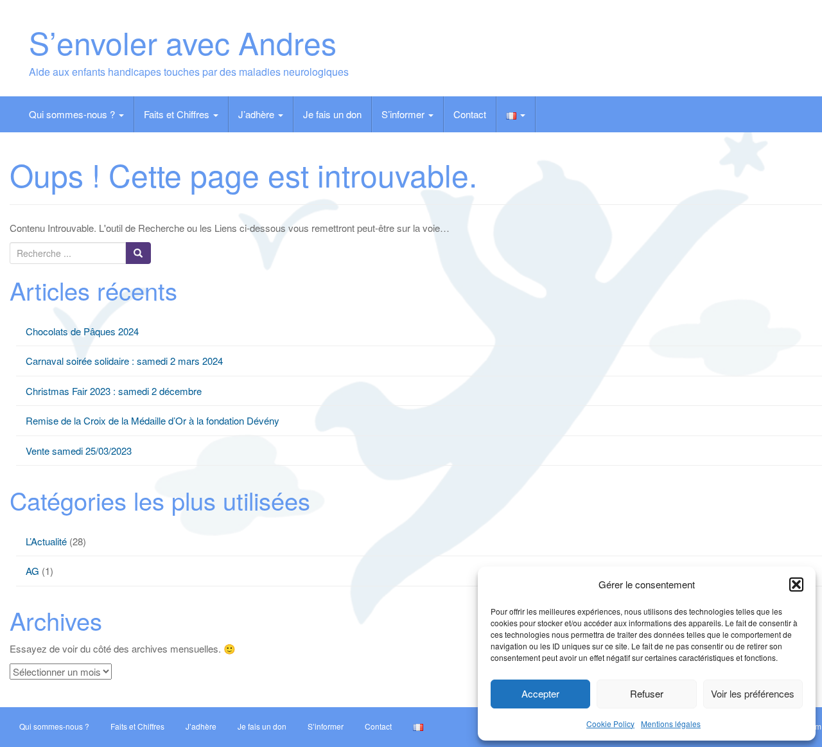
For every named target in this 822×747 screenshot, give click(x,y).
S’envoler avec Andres (183, 42)
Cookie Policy (610, 723)
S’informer (404, 114)
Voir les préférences (752, 693)
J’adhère (257, 114)
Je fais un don (332, 114)
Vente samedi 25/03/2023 (79, 450)
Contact (469, 114)
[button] (796, 584)
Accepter (540, 693)
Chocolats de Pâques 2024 (82, 331)
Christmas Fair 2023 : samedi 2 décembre (114, 391)
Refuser (646, 693)
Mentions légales (671, 723)
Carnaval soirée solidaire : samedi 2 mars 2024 (124, 360)
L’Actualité (46, 541)
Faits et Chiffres (178, 114)
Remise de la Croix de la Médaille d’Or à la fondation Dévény (152, 420)
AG (32, 570)
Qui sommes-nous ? (73, 114)
